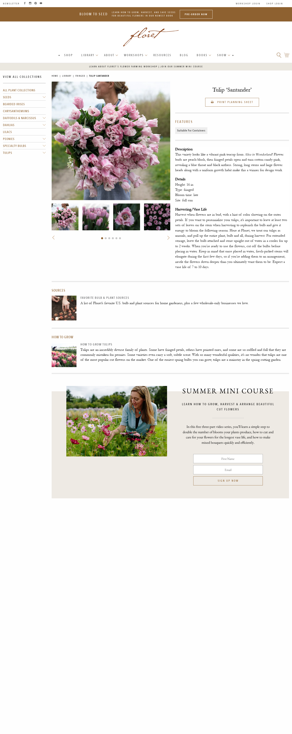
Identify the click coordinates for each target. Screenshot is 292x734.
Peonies (9, 139)
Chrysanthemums (16, 111)
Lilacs (7, 132)
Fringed (80, 75)
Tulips (7, 153)
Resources (162, 55)
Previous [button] (54, 237)
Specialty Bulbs (14, 146)
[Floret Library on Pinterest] (35, 3)
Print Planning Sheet (234, 102)
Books (202, 55)
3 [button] (109, 238)
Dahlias (9, 125)
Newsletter (11, 3)
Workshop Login (248, 3)
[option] (65, 217)
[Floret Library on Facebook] (25, 3)
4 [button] (113, 238)
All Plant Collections (19, 90)
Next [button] (168, 237)
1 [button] (102, 238)
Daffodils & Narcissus (19, 118)
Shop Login (274, 3)
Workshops (134, 55)
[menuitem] (68, 55)
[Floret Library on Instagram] (30, 3)
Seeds (7, 97)
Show (222, 55)
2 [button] (106, 238)
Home (55, 75)
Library (88, 55)
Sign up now (228, 481)
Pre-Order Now (196, 14)
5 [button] (116, 238)
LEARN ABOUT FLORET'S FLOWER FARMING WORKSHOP (123, 66)
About (109, 55)
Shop (68, 55)
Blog (184, 55)
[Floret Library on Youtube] (41, 3)
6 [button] (120, 238)
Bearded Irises (14, 104)
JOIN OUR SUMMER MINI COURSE (182, 66)
